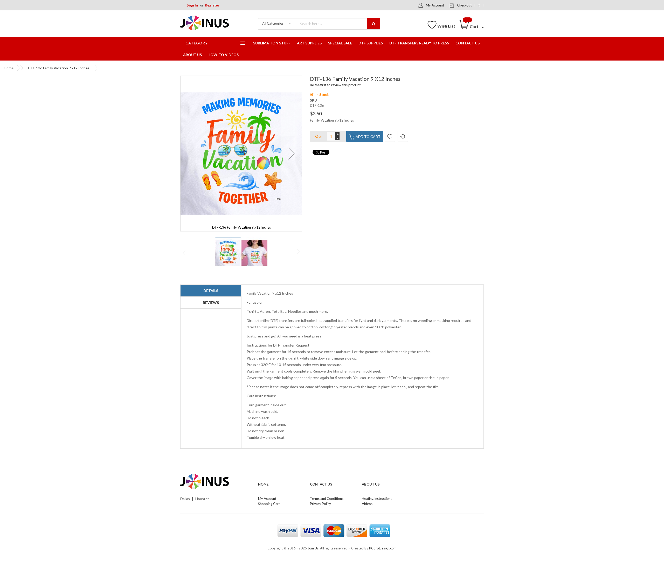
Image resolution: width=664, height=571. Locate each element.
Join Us (313, 548)
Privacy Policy (320, 504)
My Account (435, 5)
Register (212, 5)
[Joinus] (215, 481)
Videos (367, 504)
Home (8, 68)
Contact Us (321, 484)
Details (210, 290)
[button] (291, 153)
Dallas (185, 498)
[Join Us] (212, 23)
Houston (202, 498)
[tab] (211, 291)
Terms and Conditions (326, 498)
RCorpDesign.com (383, 548)
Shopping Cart (269, 504)
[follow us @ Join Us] (479, 5)
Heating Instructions (377, 498)
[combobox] (337, 23)
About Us (371, 484)
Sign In (192, 5)
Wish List (446, 25)
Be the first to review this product (335, 85)
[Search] (373, 23)
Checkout (464, 5)
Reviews (211, 302)
